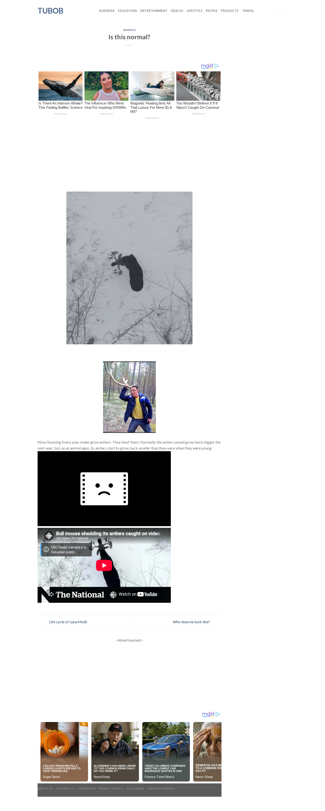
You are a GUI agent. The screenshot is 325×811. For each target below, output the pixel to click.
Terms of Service (161, 788)
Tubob (50, 11)
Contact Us (65, 788)
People (212, 11)
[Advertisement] (130, 156)
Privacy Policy (111, 788)
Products (230, 11)
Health (177, 11)
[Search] (94, 10)
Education (127, 11)
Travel (248, 11)
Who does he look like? (192, 621)
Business (107, 11)
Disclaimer (135, 788)
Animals (129, 29)
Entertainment (153, 11)
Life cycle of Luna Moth (67, 621)
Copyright (87, 788)
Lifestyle (194, 11)
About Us (45, 788)
